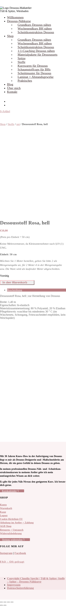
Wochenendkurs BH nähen (35, 28)
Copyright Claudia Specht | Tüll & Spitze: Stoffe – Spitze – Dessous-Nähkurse (36, 580)
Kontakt (12, 92)
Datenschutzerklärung (20, 588)
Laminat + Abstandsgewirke (36, 77)
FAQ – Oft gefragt (12, 561)
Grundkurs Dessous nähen (34, 25)
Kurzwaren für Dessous (33, 65)
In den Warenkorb (14, 282)
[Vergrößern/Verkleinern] (1, 602)
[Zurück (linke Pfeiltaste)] (1, 605)
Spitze (22, 58)
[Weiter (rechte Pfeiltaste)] (5, 605)
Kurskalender (9, 490)
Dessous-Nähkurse (19, 21)
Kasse (3, 512)
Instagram (6, 553)
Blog (10, 84)
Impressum (13, 584)
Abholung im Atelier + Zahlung (17, 522)
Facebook (20, 553)
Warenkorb (6, 508)
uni (18, 124)
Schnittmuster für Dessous (34, 73)
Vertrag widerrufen (12, 539)
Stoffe (21, 62)
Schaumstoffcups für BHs (34, 69)
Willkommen (15, 17)
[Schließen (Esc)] (12, 602)
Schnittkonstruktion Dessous (36, 32)
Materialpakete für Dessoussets (37, 54)
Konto (3, 504)
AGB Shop (5, 526)
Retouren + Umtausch (11, 530)
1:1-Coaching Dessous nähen (36, 51)
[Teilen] (8, 602)
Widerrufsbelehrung (11, 533)
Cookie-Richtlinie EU (11, 519)
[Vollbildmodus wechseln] (5, 602)
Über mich (14, 88)
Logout (4, 515)
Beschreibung (14, 290)
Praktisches (25, 80)
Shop (10, 36)
